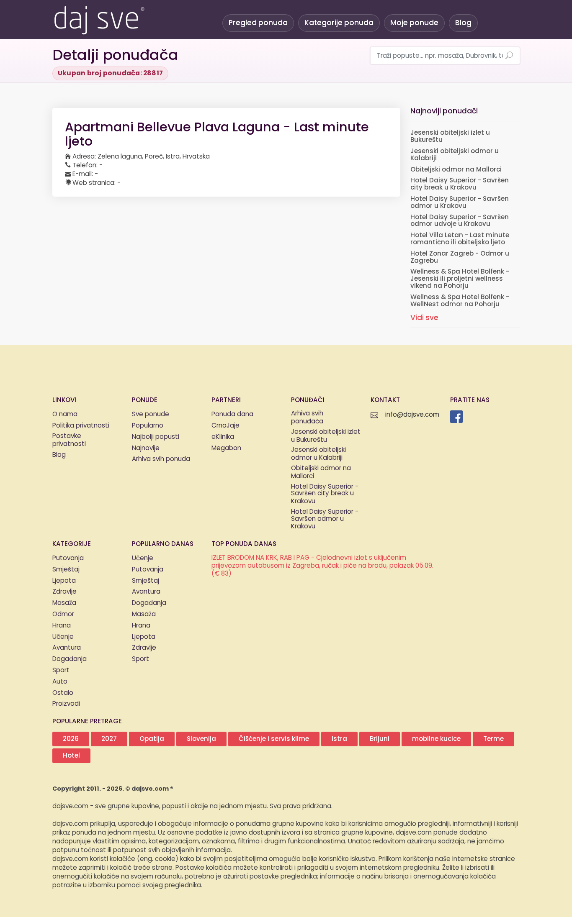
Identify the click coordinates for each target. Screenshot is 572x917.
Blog (463, 22)
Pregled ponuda (258, 22)
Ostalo (62, 693)
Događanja (69, 659)
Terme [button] (493, 739)
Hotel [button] (71, 756)
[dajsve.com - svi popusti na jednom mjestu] (98, 18)
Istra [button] (339, 739)
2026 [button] (71, 739)
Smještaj (66, 570)
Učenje (63, 637)
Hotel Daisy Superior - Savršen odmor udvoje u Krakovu (459, 220)
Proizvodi (66, 704)
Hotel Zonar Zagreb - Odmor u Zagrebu (459, 257)
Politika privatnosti (80, 426)
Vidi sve (424, 317)
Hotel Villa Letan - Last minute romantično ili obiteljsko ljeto (459, 238)
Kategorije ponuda (339, 22)
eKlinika (222, 437)
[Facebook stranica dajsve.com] (456, 416)
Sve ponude (150, 414)
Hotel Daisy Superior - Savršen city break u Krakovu (459, 184)
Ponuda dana (232, 414)
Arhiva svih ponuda (161, 459)
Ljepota (64, 581)
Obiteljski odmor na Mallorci (456, 170)
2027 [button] (109, 739)
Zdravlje (64, 592)
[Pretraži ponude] (509, 56)
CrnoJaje (225, 426)
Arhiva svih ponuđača (307, 417)
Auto (59, 682)
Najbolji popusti (155, 437)
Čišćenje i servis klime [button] (274, 739)
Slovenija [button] (201, 739)
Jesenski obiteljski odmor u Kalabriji (454, 154)
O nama (64, 414)
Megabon (226, 448)
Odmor (63, 614)
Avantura (66, 648)
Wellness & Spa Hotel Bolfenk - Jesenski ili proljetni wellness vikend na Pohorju (459, 279)
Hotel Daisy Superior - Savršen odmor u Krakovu (459, 202)
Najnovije (146, 448)
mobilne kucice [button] (436, 739)
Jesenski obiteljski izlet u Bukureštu (450, 136)
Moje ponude (414, 22)
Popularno (147, 426)
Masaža (64, 603)
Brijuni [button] (379, 739)
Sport (61, 670)
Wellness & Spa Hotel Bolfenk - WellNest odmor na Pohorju (459, 300)
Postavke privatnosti (69, 440)
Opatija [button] (151, 739)
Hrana (61, 626)
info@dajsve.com (412, 415)
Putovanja (68, 558)
